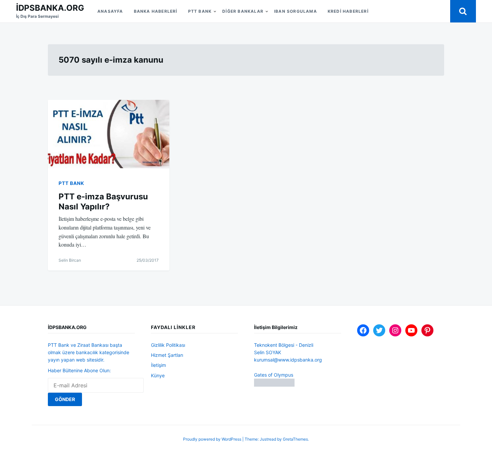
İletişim (158, 365)
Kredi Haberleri (348, 11)
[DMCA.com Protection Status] (274, 385)
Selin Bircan (70, 260)
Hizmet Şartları (167, 355)
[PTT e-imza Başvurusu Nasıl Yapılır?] (108, 134)
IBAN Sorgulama (295, 11)
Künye (158, 375)
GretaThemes (295, 439)
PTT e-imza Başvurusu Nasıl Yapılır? (103, 201)
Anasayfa (110, 11)
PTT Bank (200, 11)
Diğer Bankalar (242, 11)
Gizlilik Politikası (168, 345)
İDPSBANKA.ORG (50, 8)
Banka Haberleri (155, 11)
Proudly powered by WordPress (212, 439)
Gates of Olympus (273, 375)
